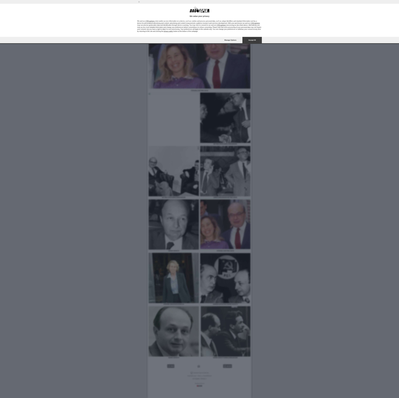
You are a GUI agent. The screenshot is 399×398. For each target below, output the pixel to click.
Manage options (230, 40)
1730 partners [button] (150, 21)
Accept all (252, 40)
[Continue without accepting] (139, 2)
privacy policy (168, 31)
